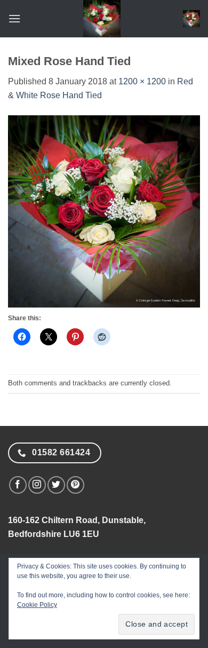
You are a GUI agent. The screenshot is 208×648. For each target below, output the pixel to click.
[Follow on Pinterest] (75, 485)
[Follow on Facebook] (18, 485)
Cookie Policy (37, 605)
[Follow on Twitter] (56, 485)
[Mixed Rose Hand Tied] (104, 210)
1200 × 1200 (142, 81)
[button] (14, 18)
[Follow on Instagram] (37, 485)
